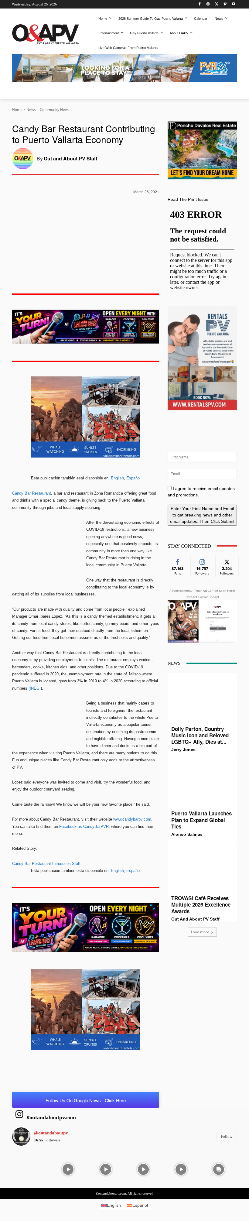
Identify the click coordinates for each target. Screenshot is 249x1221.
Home (17, 109)
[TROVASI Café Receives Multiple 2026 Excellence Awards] (202, 868)
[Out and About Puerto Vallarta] (45, 33)
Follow (202, 560)
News (31, 109)
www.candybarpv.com (132, 819)
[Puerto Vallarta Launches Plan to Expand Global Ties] (202, 783)
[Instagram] (208, 4)
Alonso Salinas (187, 834)
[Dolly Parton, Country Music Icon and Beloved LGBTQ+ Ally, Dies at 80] (202, 699)
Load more (200, 932)
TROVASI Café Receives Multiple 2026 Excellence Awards (200, 904)
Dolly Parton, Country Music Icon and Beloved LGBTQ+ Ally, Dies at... (200, 735)
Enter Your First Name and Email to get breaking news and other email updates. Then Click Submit (202, 515)
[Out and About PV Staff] (24, 158)
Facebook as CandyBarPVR (84, 826)
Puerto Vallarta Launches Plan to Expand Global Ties (201, 820)
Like (177, 560)
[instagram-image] (30, 1169)
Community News (55, 109)
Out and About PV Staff (70, 158)
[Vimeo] (224, 4)
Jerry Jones (183, 749)
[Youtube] (233, 4)
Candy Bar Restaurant (31, 493)
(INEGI (35, 688)
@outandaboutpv (51, 1132)
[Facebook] (199, 4)
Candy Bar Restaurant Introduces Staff (46, 863)
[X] (216, 4)
